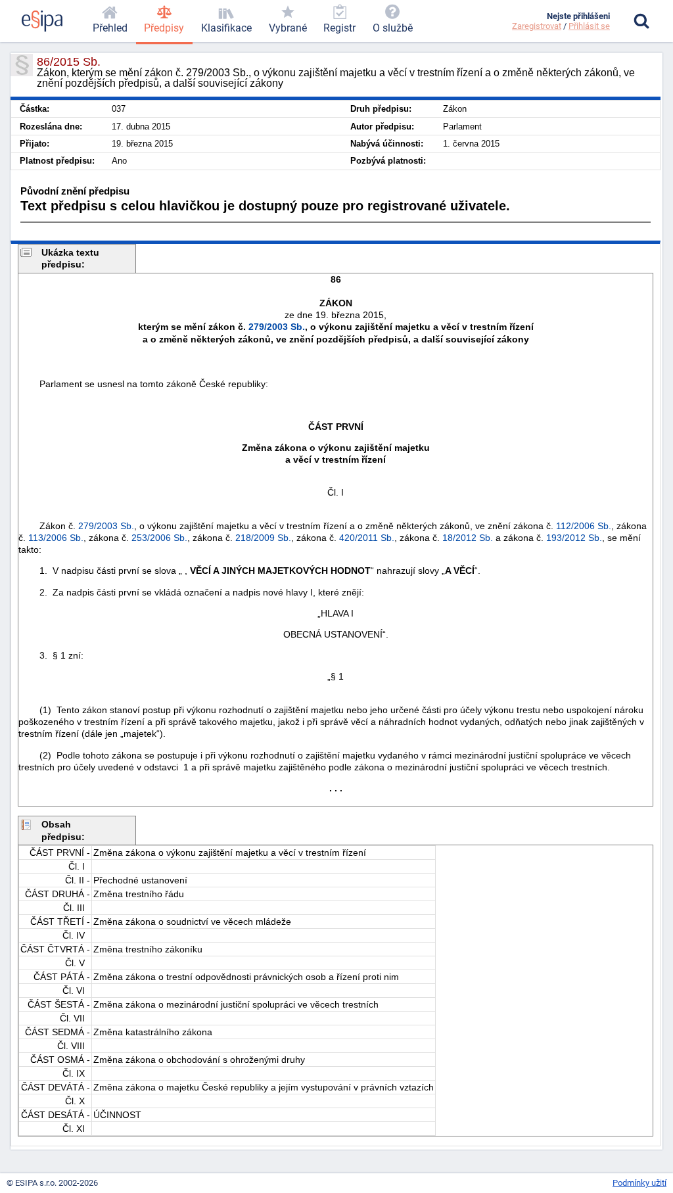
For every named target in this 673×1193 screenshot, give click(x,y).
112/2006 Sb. (583, 526)
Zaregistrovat (536, 26)
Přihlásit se (589, 26)
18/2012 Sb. (467, 537)
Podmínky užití (639, 1183)
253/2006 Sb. (159, 537)
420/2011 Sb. (366, 537)
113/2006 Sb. (55, 537)
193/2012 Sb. (574, 537)
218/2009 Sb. (263, 537)
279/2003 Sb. (276, 326)
